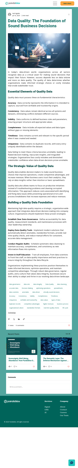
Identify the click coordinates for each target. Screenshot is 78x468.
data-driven (36, 292)
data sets (27, 284)
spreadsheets (58, 288)
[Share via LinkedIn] (19, 319)
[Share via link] (24, 319)
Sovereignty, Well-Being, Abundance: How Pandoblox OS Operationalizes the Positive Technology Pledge (21, 359)
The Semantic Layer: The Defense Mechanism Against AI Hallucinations (56, 359)
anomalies (25, 292)
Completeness (42, 296)
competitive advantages (32, 304)
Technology (12, 313)
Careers (63, 412)
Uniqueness (13, 300)
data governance (14, 284)
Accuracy (12, 296)
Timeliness (54, 296)
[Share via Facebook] (9, 319)
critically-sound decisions (51, 292)
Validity (32, 296)
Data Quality (49, 284)
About (62, 407)
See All (68, 334)
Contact (63, 410)
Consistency (23, 296)
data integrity (37, 284)
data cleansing (62, 284)
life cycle (65, 308)
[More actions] (69, 14)
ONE (47, 410)
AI (46, 412)
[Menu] (55, 3)
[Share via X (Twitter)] (14, 319)
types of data (55, 300)
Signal (47, 407)
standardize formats (33, 308)
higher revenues (48, 304)
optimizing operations (43, 288)
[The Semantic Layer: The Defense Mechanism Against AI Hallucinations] (56, 346)
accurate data (13, 288)
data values (44, 300)
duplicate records (15, 304)
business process (62, 304)
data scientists (14, 292)
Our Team (64, 415)
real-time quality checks (51, 308)
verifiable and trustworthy (28, 300)
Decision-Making (27, 288)
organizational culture (16, 308)
